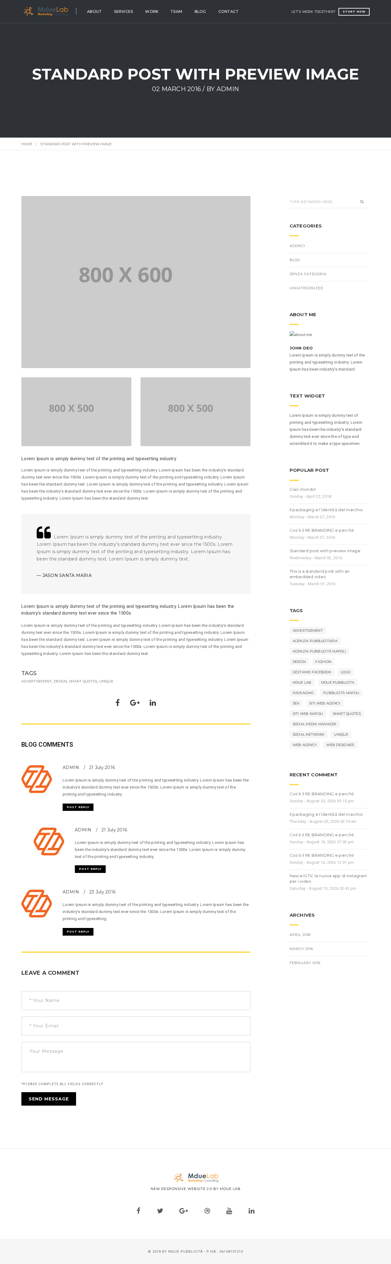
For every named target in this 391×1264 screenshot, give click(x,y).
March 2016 (301, 949)
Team (176, 11)
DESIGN (60, 681)
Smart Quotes (83, 681)
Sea (296, 703)
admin (72, 892)
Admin (228, 89)
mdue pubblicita (338, 682)
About (94, 11)
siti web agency (325, 703)
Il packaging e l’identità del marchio (326, 509)
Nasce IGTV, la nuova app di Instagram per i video (328, 878)
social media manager (315, 724)
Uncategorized (306, 288)
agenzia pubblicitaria (315, 641)
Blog (200, 11)
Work (151, 11)
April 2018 (300, 935)
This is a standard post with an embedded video (320, 574)
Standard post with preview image (325, 550)
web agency (305, 745)
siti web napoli (308, 713)
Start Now (354, 11)
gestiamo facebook (312, 672)
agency (297, 246)
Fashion (323, 662)
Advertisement (36, 681)
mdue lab (302, 682)
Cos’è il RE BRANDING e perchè (322, 530)
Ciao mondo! (303, 489)
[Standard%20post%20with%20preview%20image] (117, 704)
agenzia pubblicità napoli (319, 651)
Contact (228, 11)
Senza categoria (308, 274)
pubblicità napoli (341, 693)
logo (345, 672)
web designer (340, 745)
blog (295, 260)
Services (123, 11)
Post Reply (78, 807)
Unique (106, 681)
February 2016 (305, 963)
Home (26, 144)
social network (309, 734)
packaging (303, 693)
